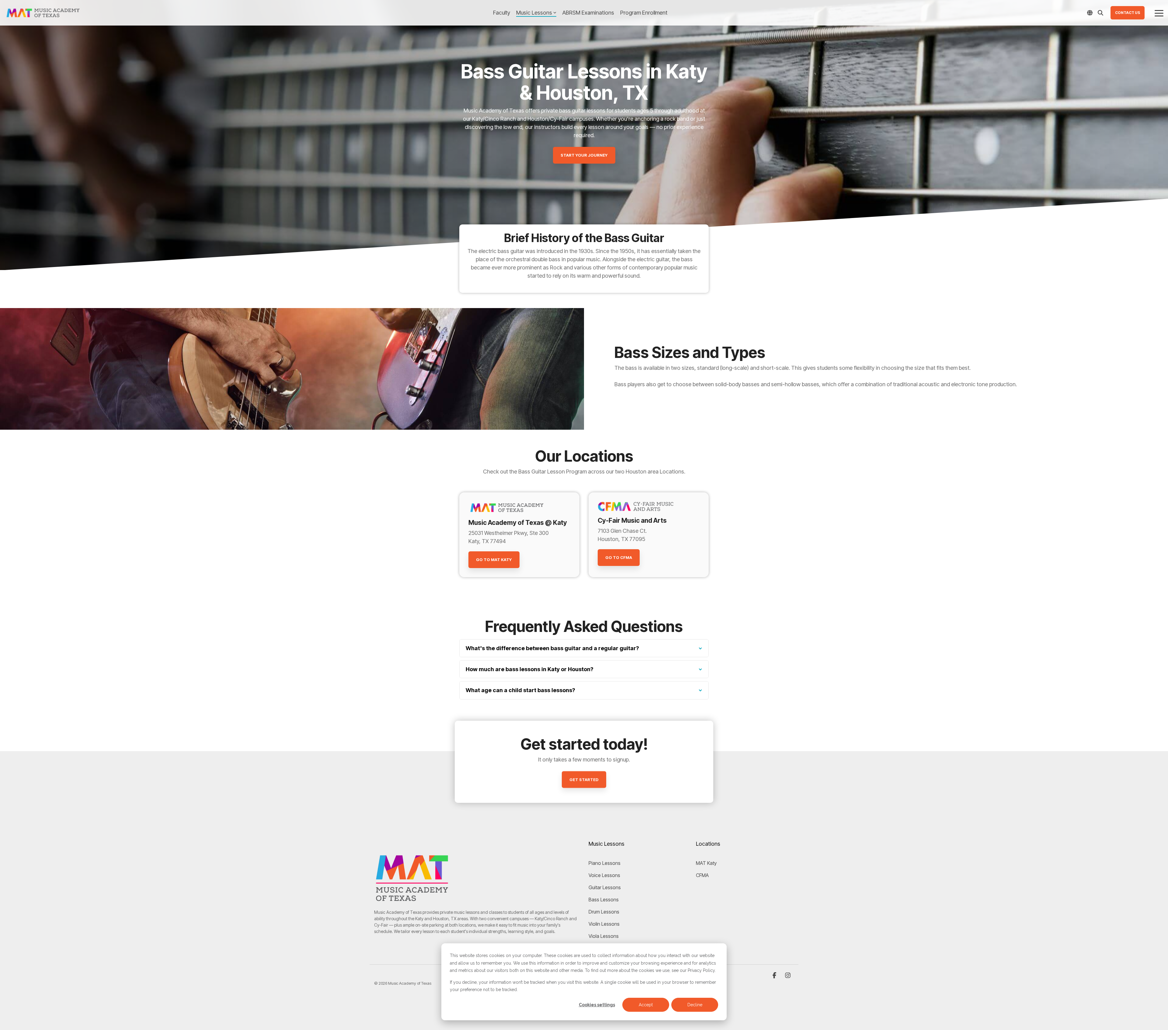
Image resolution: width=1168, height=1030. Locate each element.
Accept (646, 1004)
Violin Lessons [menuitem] (604, 924)
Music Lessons (534, 12)
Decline (694, 1004)
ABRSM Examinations (588, 12)
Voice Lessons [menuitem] (604, 875)
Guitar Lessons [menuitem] (605, 887)
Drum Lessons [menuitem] (604, 912)
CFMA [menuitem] (702, 875)
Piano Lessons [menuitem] (604, 863)
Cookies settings (597, 1004)
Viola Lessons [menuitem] (604, 936)
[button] (1159, 13)
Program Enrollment (643, 12)
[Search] (1100, 12)
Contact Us (1127, 12)
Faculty (501, 12)
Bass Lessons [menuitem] (604, 899)
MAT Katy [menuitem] (706, 863)
